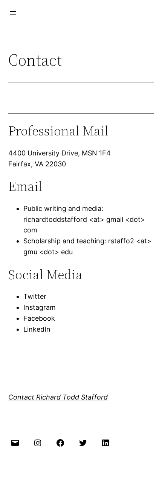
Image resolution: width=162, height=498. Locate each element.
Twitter (34, 296)
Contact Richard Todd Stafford (58, 397)
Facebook (39, 318)
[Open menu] (12, 12)
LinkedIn (36, 329)
